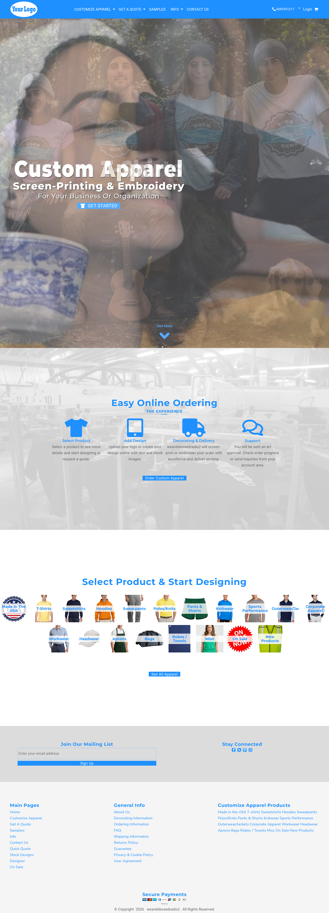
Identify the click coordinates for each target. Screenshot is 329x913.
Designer (17, 860)
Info (13, 836)
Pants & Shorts (250, 818)
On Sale (16, 867)
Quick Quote (20, 848)
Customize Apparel (26, 818)
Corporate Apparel (265, 824)
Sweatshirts (271, 812)
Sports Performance (296, 818)
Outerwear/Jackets (233, 824)
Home (15, 812)
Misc (271, 830)
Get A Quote (20, 824)
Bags (235, 830)
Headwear (309, 824)
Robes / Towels (253, 830)
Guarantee (122, 848)
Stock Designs (22, 854)
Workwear (290, 824)
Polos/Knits (227, 818)
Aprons (224, 830)
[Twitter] (239, 750)
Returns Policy (126, 842)
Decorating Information (133, 818)
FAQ (117, 830)
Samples (17, 830)
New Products (302, 830)
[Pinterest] (245, 750)
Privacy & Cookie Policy (133, 854)
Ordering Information (131, 824)
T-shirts (253, 812)
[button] (94, 9)
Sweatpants (307, 812)
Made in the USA (232, 812)
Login (307, 9)
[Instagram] (250, 750)
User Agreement (128, 860)
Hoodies (289, 812)
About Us (122, 812)
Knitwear (271, 818)
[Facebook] (234, 750)
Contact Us (19, 842)
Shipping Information (131, 836)
